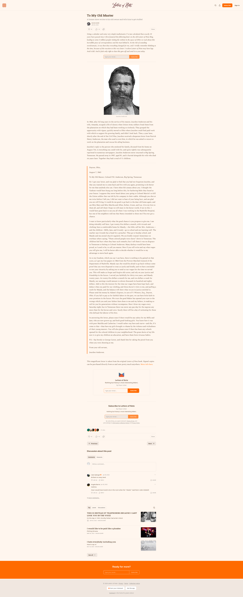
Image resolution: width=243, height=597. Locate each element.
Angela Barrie (95, 484)
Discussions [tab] (101, 507)
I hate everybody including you (101, 542)
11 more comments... (93, 498)
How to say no (91, 544)
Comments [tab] (91, 457)
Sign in (237, 5)
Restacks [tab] (99, 457)
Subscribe (227, 5)
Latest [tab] (94, 507)
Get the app (131, 588)
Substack (112, 593)
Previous (94, 443)
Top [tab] (89, 507)
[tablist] (95, 457)
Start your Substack (116, 588)
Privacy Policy (136, 423)
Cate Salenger (95, 475)
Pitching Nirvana (92, 531)
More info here (147, 364)
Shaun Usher (95, 23)
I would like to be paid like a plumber (104, 528)
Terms (126, 583)
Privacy (121, 583)
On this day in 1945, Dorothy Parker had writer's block (105, 518)
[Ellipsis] (155, 474)
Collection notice (134, 583)
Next (150, 443)
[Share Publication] (220, 5)
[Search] (215, 5)
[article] (121, 518)
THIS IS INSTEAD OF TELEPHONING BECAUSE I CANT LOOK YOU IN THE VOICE (112, 514)
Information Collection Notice (121, 423)
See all (90, 555)
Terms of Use (130, 421)
